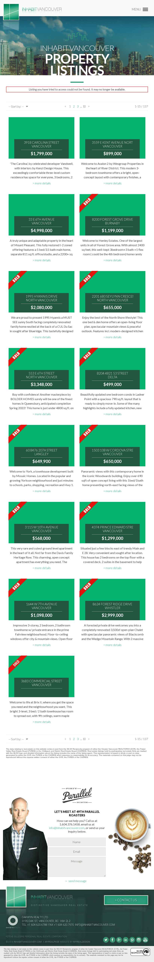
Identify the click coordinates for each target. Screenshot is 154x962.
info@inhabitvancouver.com (67, 828)
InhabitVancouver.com (28, 942)
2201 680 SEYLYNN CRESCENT (112, 298)
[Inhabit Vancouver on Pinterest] (132, 942)
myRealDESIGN (81, 942)
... (81, 106)
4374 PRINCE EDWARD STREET (112, 529)
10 (84, 106)
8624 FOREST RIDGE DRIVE (112, 606)
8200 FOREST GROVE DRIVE (112, 221)
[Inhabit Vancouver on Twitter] (106, 942)
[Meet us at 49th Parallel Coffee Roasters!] (77, 803)
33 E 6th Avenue (41, 221)
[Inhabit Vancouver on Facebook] (112, 942)
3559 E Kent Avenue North (112, 144)
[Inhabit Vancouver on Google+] (119, 942)
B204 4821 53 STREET (112, 375)
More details (43, 183)
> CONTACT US (126, 900)
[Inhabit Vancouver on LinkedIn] (125, 942)
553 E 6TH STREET (41, 375)
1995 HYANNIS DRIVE (41, 298)
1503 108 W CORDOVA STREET (112, 452)
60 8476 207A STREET (41, 452)
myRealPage (52, 942)
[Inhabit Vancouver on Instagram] (139, 942)
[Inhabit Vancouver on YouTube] (145, 942)
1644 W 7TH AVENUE (41, 606)
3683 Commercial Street (41, 683)
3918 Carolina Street (41, 144)
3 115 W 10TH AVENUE (41, 529)
